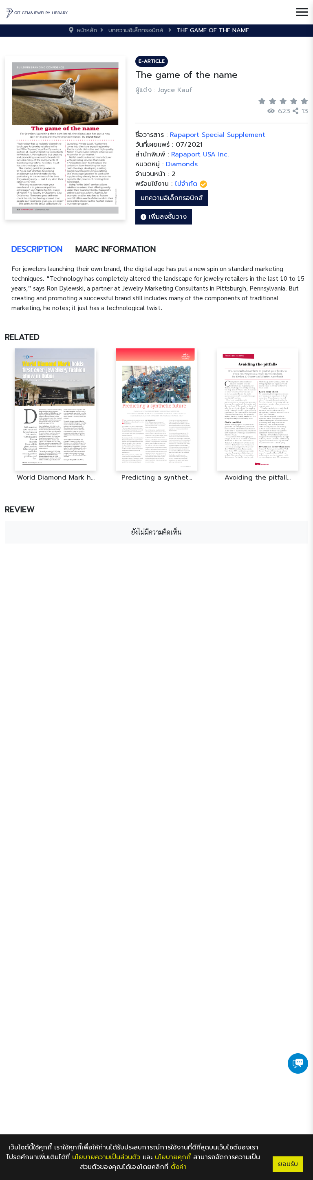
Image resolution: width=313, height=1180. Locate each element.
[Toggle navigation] (302, 12)
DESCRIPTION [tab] (36, 249)
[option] (55, 415)
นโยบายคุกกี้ (173, 1157)
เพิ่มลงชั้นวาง (166, 217)
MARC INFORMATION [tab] (115, 249)
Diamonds (182, 164)
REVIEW (20, 509)
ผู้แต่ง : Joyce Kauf (163, 90)
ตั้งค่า (179, 1167)
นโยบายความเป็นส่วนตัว (106, 1157)
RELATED (22, 337)
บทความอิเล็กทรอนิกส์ (172, 198)
